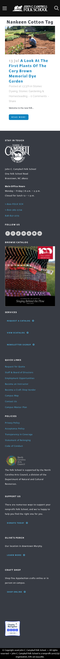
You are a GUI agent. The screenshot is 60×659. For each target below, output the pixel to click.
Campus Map (12, 395)
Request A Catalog (18, 321)
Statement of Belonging (18, 440)
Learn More (14, 555)
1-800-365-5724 (13, 210)
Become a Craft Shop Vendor (20, 390)
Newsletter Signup (19, 345)
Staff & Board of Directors (19, 372)
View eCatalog (16, 333)
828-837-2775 (12, 215)
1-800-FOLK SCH (14, 204)
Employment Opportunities (19, 378)
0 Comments (38, 96)
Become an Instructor (16, 384)
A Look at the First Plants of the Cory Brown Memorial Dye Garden (28, 71)
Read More (19, 117)
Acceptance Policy (14, 428)
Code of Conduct (14, 446)
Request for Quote (15, 366)
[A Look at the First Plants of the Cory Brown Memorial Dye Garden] (30, 40)
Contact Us (11, 401)
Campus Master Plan (16, 407)
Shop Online (14, 592)
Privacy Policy (12, 423)
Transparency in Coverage (19, 434)
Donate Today (15, 523)
